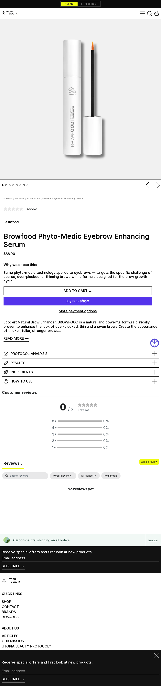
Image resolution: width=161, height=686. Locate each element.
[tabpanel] (80, 502)
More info (152, 540)
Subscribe (11, 566)
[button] (149, 13)
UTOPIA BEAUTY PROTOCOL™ (26, 646)
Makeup (8, 198)
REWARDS (10, 617)
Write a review (149, 461)
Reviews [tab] (13, 463)
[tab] (3, 185)
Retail (69, 4)
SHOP (6, 602)
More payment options (78, 311)
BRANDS (9, 612)
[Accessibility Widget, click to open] (154, 343)
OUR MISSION (13, 641)
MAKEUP (20, 198)
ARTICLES (10, 636)
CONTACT (10, 607)
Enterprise (88, 4)
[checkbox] (111, 475)
